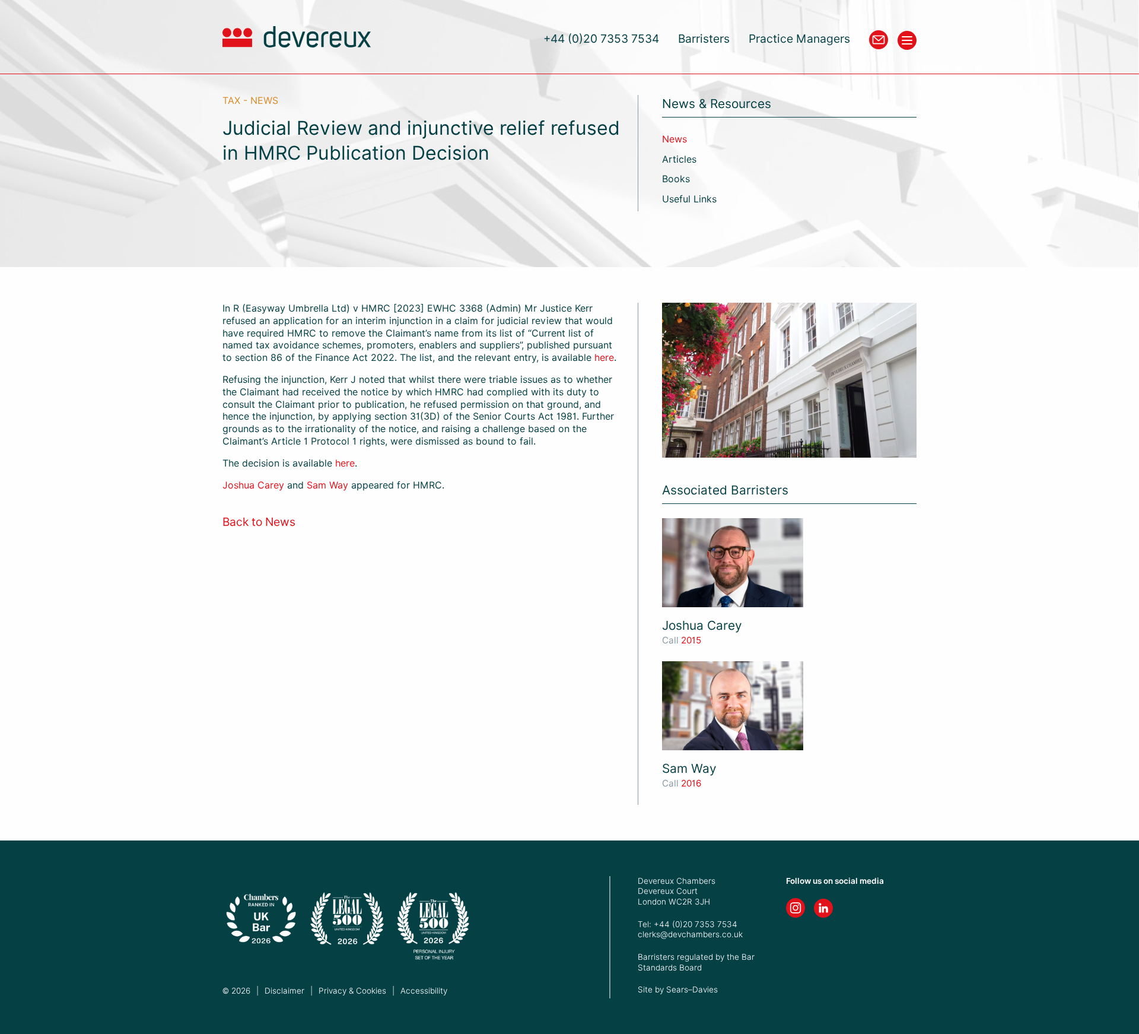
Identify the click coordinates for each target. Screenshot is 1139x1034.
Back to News (258, 522)
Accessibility (423, 990)
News (674, 139)
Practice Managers (799, 39)
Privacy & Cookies (352, 990)
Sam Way (327, 485)
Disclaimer (284, 990)
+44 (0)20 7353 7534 (601, 39)
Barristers (704, 39)
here (604, 357)
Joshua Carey (253, 485)
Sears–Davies (692, 989)
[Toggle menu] (907, 40)
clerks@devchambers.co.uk (690, 934)
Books (676, 179)
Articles (679, 159)
